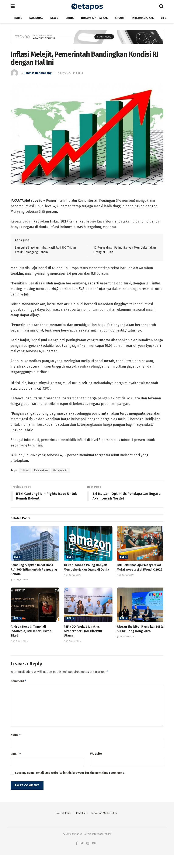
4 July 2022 (64, 72)
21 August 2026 (20, 641)
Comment (19, 681)
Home (18, 18)
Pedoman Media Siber (103, 813)
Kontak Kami (63, 813)
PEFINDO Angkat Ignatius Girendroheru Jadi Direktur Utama (83, 631)
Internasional (143, 18)
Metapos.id (60, 470)
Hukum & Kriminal (94, 18)
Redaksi (81, 813)
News (54, 18)
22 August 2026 (126, 575)
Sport (120, 18)
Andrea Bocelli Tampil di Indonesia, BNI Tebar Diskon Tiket (31, 631)
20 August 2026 (126, 636)
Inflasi (25, 470)
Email (16, 754)
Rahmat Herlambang (38, 72)
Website (96, 754)
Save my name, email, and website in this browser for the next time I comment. (70, 773)
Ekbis (70, 18)
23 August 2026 (20, 579)
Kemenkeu (41, 470)
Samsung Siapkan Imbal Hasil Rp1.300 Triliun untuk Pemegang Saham (34, 569)
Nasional (36, 18)
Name (16, 735)
